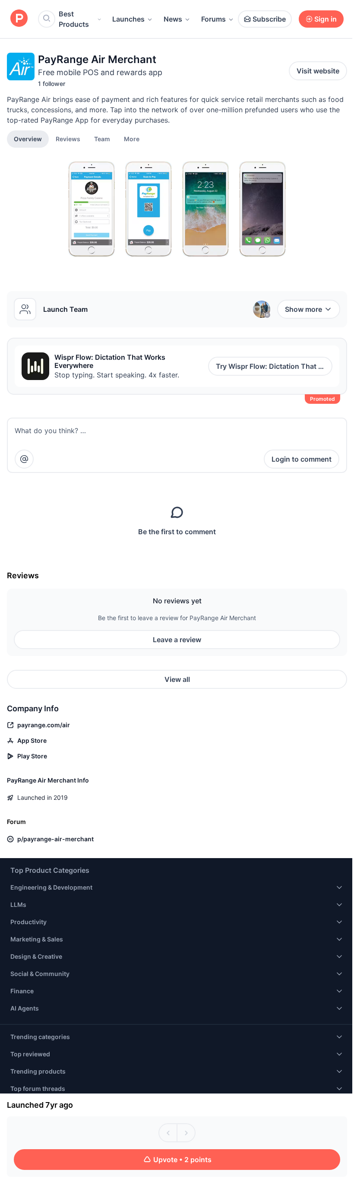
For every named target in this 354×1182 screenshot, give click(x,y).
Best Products (74, 19)
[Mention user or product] (24, 459)
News (173, 19)
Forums (213, 19)
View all (177, 679)
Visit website (318, 71)
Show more (303, 309)
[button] (131, 138)
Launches (128, 19)
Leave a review (177, 639)
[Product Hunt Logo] (19, 19)
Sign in (325, 19)
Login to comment (302, 459)
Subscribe (269, 19)
